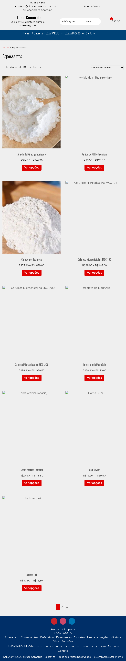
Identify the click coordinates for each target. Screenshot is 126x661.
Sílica (56, 641)
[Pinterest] (105, 6)
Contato (90, 33)
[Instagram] (110, 6)
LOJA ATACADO (73, 33)
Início (5, 47)
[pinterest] (54, 621)
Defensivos (47, 637)
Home (26, 33)
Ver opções (31, 167)
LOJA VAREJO (52, 33)
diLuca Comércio (28, 17)
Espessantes (64, 637)
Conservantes (29, 637)
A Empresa (37, 33)
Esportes (79, 637)
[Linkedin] (114, 6)
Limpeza (92, 637)
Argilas (104, 637)
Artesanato (12, 637)
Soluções (67, 641)
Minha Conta (92, 6)
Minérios (116, 637)
